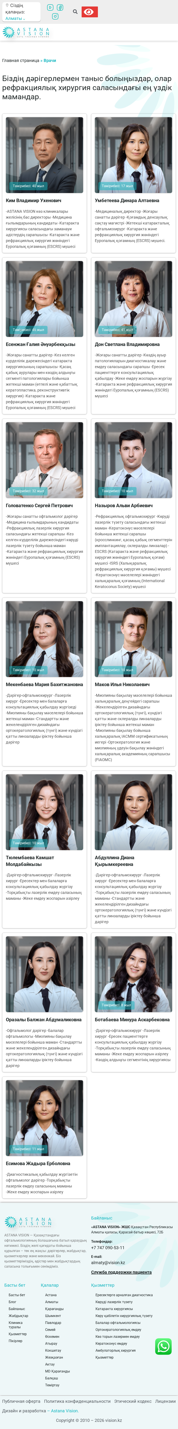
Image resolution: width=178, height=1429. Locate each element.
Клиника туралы (16, 1325)
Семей (50, 1330)
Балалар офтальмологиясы (118, 1323)
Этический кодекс (133, 1401)
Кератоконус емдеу (111, 1343)
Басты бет (17, 1295)
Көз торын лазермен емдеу (118, 1337)
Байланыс (17, 1309)
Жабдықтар (18, 1316)
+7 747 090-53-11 (108, 1247)
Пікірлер (15, 1341)
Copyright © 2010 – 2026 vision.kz (89, 1420)
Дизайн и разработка (24, 1410)
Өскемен (52, 1337)
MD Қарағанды (57, 1371)
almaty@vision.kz (108, 1262)
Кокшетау (53, 1350)
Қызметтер (18, 1334)
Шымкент (53, 1316)
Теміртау (52, 1385)
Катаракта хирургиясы (114, 1309)
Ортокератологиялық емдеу (118, 1330)
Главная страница (20, 60)
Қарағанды (54, 1309)
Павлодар (53, 1323)
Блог (12, 1302)
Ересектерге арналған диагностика (124, 1295)
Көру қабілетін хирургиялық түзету (124, 1316)
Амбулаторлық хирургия (116, 1350)
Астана (51, 1295)
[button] (75, 12)
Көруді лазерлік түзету (114, 1302)
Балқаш (51, 1378)
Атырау (51, 1343)
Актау (50, 1364)
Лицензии (165, 1401)
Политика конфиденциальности (77, 1401)
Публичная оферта (21, 1401)
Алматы (51, 1302)
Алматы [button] (14, 18)
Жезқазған (54, 1357)
